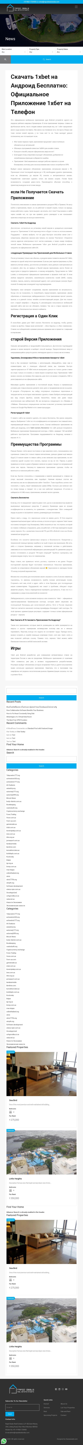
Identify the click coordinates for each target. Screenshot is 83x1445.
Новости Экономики (14, 902)
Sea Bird (13, 1100)
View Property (41, 1087)
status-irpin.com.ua (13, 889)
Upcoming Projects (50, 1415)
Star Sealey (21, 732)
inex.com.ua (10, 834)
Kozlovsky (10, 857)
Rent (45, 1411)
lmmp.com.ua (11, 867)
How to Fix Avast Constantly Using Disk (20, 714)
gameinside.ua (11, 824)
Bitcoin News (11, 798)
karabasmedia (11, 844)
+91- (14, 1430)
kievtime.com (11, 847)
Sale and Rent (65, 1411)
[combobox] (14, 52)
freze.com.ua (11, 818)
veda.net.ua (10, 899)
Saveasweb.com (72, 1439)
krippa (8, 860)
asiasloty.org (10, 788)
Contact (63, 1415)
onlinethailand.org (12, 873)
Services (47, 1408)
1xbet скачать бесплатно (39, 428)
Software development (14, 886)
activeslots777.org (13, 782)
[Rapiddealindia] (17, 10)
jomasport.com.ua (12, 840)
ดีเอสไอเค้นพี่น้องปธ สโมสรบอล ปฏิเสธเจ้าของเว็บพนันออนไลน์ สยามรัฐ (31, 707)
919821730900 (21, 1430)
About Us (64, 1404)
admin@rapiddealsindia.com (19, 1433)
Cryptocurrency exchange (15, 811)
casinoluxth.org (11, 808)
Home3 (46, 1404)
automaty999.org (12, 795)
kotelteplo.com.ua (12, 853)
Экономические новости (15, 906)
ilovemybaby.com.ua (13, 831)
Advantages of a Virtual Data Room (19, 717)
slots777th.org (11, 880)
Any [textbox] (3, 52)
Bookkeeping (11, 805)
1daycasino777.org (13, 775)
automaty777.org (12, 792)
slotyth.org (10, 883)
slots (8, 876)
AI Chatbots (10, 785)
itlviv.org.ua (10, 837)
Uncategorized (11, 893)
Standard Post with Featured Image (40, 728)
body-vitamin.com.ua (13, 801)
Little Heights (15, 1178)
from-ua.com (11, 821)
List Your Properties (68, 1408)
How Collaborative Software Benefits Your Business (24, 710)
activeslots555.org (13, 779)
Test (13, 735)
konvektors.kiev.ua (12, 850)
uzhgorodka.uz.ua (12, 896)
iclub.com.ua (10, 827)
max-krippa (10, 870)
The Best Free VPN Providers (16, 720)
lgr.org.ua (9, 863)
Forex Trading (11, 814)
